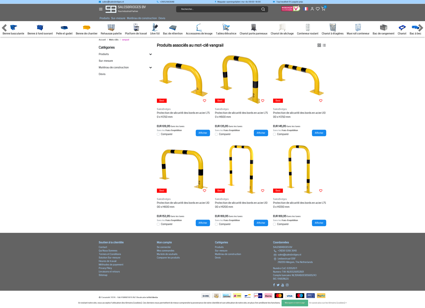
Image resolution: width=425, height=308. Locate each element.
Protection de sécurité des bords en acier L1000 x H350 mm (299, 115)
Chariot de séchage (282, 33)
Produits (105, 18)
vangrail (125, 39)
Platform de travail (136, 33)
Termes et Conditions (110, 254)
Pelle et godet (64, 33)
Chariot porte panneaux (253, 33)
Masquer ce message (295, 303)
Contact (103, 247)
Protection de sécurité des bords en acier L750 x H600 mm (241, 115)
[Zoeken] (263, 9)
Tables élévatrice (226, 33)
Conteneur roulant (307, 33)
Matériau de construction (142, 18)
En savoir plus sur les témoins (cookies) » (328, 303)
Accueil (102, 39)
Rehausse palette (111, 33)
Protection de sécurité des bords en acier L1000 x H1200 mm (241, 205)
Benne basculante (13, 33)
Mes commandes (165, 250)
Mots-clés (114, 39)
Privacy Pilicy (105, 268)
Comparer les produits (168, 257)
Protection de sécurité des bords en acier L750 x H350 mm (183, 115)
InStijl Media (152, 297)
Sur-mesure (118, 18)
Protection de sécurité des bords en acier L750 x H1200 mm (299, 205)
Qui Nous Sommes (108, 250)
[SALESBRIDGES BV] (111, 9)
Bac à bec (415, 33)
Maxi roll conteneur (358, 33)
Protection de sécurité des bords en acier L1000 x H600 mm (183, 205)
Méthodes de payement (111, 264)
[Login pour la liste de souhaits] (205, 101)
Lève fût (155, 33)
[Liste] (324, 45)
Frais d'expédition (174, 130)
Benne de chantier (86, 33)
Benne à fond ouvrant (40, 33)
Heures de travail (107, 261)
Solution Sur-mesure (109, 257)
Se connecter (164, 247)
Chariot (402, 33)
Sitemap (103, 275)
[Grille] (319, 45)
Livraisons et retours (109, 271)
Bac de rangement (383, 33)
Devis (162, 18)
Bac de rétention (173, 33)
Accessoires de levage (199, 33)
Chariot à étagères (332, 33)
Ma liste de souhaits (167, 254)
